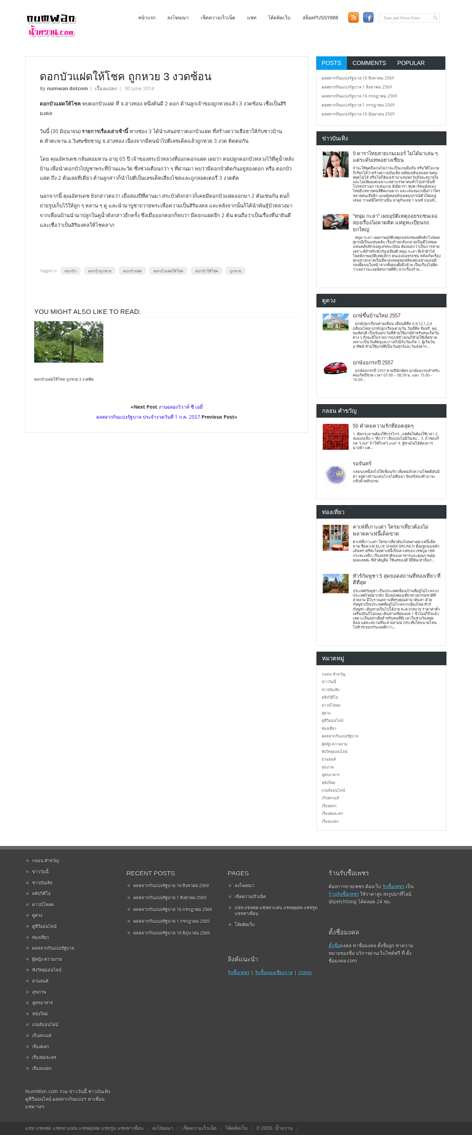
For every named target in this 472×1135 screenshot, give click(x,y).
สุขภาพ (328, 767)
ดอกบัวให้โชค (206, 270)
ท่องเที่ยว (329, 728)
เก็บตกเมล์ (330, 797)
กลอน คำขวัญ (333, 674)
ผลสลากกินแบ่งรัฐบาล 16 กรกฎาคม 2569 (359, 96)
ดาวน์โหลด (331, 705)
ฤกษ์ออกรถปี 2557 (373, 362)
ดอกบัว (70, 270)
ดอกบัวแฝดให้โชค (168, 270)
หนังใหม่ (328, 782)
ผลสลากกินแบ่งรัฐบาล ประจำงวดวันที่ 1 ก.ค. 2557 (148, 416)
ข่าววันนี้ (329, 681)
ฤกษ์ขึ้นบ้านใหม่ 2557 (376, 315)
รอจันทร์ (362, 463)
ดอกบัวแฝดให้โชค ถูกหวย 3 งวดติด (64, 379)
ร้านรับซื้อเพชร (344, 894)
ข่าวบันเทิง (330, 689)
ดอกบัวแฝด (132, 270)
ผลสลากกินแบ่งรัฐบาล (340, 735)
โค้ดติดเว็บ (279, 17)
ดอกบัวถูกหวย (99, 270)
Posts (331, 63)
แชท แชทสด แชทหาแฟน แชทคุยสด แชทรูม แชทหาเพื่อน (276, 910)
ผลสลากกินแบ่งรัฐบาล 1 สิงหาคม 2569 (357, 87)
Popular (411, 63)
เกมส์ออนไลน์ (333, 790)
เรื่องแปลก (106, 88)
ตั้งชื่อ (334, 945)
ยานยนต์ (329, 759)
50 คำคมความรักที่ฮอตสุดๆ (383, 426)
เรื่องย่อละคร (332, 813)
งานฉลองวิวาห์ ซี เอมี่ (181, 406)
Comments (369, 63)
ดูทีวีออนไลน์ (332, 720)
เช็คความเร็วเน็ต (218, 17)
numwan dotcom (67, 88)
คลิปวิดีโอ (330, 697)
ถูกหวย (235, 270)
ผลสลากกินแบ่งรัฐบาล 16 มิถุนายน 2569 (358, 114)
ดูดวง (326, 712)
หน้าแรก (146, 17)
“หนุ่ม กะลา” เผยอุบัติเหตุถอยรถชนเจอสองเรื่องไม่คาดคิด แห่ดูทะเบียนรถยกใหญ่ (395, 222)
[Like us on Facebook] (368, 17)
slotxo (305, 972)
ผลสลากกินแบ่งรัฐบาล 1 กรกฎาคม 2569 (358, 105)
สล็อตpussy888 (320, 17)
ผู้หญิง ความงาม (334, 743)
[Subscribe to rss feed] (353, 17)
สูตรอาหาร (331, 774)
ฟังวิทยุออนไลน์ (335, 751)
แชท (251, 17)
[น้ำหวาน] (51, 36)
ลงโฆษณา (178, 17)
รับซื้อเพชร (238, 972)
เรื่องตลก (329, 805)
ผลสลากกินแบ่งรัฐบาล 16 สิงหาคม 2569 (358, 78)
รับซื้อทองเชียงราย (274, 972)
